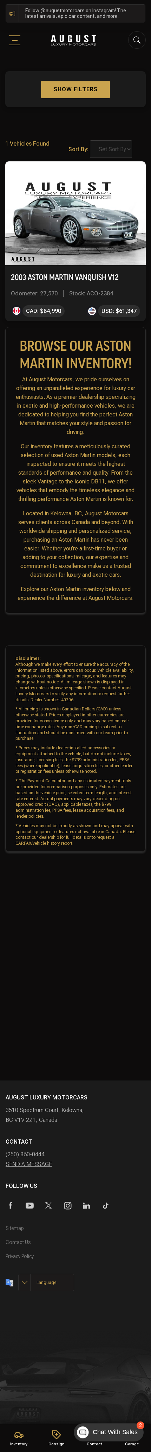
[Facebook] (11, 1205)
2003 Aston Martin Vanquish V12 (65, 277)
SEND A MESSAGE (29, 1164)
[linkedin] (86, 1205)
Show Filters (76, 89)
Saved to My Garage (108, 173)
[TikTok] (105, 1205)
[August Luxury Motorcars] (73, 39)
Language (46, 1282)
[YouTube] (30, 1205)
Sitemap (15, 1228)
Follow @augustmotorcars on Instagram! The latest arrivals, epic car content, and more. (75, 13)
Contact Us (18, 1242)
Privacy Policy (20, 1256)
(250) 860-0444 (25, 1154)
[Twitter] (49, 1205)
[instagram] (68, 1205)
